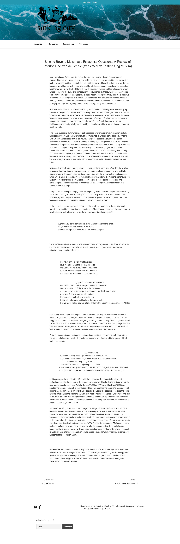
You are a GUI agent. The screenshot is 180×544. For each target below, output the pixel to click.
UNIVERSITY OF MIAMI (90, 2)
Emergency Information (135, 506)
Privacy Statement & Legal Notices (97, 508)
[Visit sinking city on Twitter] (35, 507)
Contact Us (53, 44)
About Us (38, 44)
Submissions (68, 44)
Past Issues (83, 44)
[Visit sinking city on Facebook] (40, 507)
